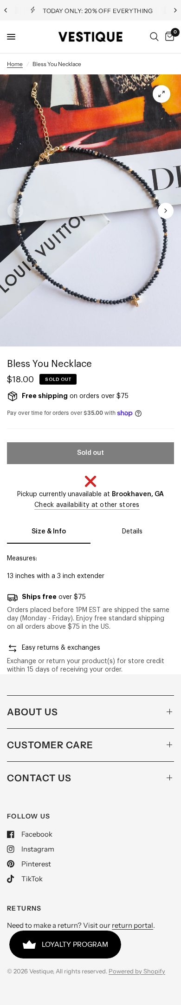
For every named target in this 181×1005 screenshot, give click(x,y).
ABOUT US (32, 712)
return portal (132, 925)
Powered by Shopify (137, 971)
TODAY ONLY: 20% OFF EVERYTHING (98, 10)
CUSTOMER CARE (50, 745)
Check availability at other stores (87, 505)
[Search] (154, 36)
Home (15, 63)
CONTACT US (39, 778)
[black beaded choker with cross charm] (161, 94)
